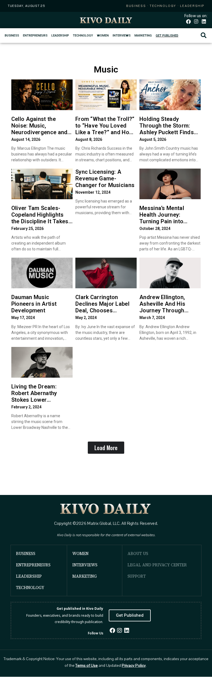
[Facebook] (188, 21)
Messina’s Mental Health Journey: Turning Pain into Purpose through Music (169, 218)
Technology (83, 35)
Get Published (167, 35)
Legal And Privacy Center (157, 565)
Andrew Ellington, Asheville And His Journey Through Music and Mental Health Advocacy (162, 310)
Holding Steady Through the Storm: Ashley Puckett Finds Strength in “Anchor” (166, 129)
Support (137, 576)
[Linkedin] (204, 21)
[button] (203, 35)
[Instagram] (196, 21)
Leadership (60, 35)
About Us (138, 553)
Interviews (122, 35)
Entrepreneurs (35, 35)
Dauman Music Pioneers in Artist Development (34, 304)
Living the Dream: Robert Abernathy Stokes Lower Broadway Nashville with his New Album (37, 399)
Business (12, 35)
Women (103, 35)
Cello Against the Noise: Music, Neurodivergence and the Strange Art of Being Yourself (39, 132)
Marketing (143, 35)
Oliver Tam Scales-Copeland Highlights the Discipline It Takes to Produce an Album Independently (39, 221)
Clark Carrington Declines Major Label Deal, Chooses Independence (102, 307)
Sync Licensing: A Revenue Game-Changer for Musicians (104, 178)
